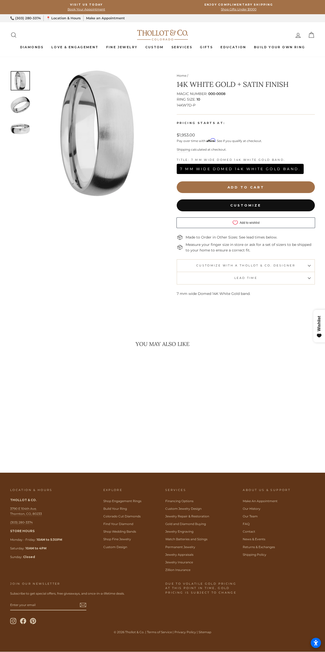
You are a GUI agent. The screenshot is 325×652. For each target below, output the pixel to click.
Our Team (250, 516)
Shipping (183, 149)
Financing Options (179, 501)
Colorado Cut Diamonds (122, 516)
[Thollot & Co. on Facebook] (23, 621)
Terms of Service (159, 632)
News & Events (254, 539)
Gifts (206, 47)
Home (181, 75)
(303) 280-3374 (21, 522)
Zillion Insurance (177, 570)
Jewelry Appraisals (179, 554)
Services (181, 47)
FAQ (246, 524)
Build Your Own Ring (279, 47)
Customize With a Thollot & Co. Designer (245, 265)
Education (233, 47)
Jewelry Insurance (179, 562)
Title (231, 159)
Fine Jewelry (122, 47)
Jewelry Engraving (179, 531)
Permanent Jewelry (180, 547)
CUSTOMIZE (245, 205)
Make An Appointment (260, 501)
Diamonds (32, 47)
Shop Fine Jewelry (117, 539)
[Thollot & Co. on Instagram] (13, 621)
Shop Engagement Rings (122, 501)
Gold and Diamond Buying (185, 524)
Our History (252, 509)
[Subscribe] (83, 605)
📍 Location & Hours (63, 18)
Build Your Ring (115, 509)
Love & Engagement (75, 47)
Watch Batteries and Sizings (186, 539)
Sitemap (205, 632)
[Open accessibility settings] (316, 643)
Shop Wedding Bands (119, 531)
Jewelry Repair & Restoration (187, 516)
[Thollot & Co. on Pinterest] (33, 621)
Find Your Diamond (118, 524)
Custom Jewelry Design (183, 509)
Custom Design (115, 547)
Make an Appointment (105, 18)
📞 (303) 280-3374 (25, 18)
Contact (249, 531)
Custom (154, 47)
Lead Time (245, 278)
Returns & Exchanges (259, 547)
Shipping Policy (254, 554)
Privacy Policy (185, 632)
